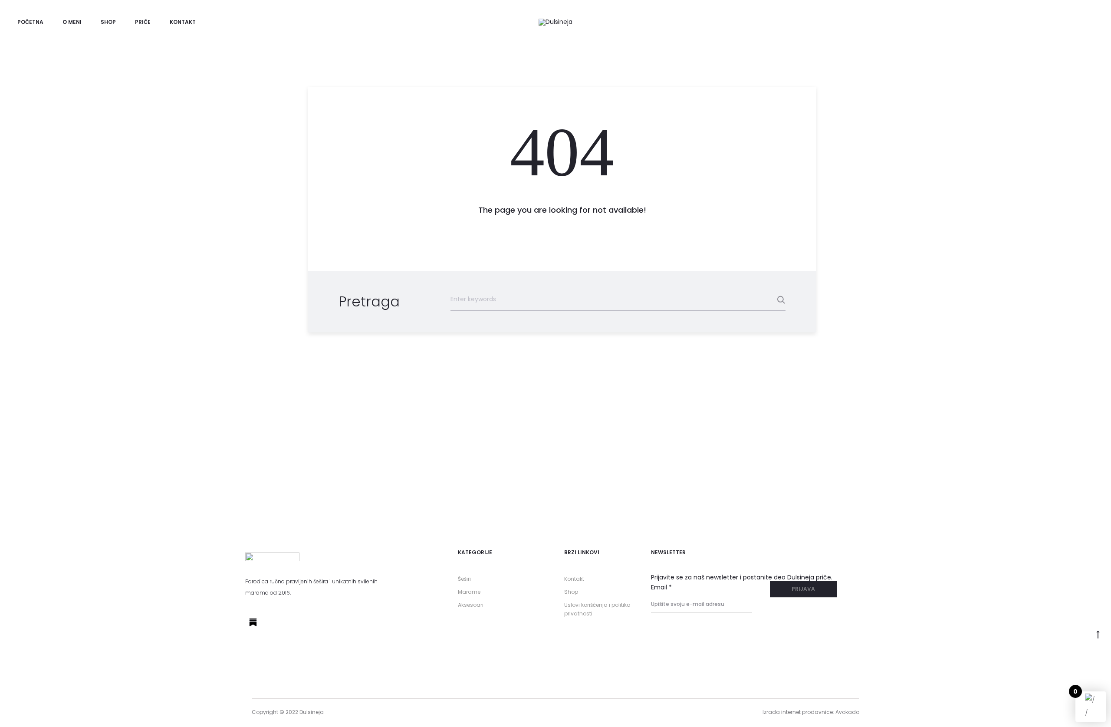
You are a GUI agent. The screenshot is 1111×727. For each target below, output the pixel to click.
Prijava (803, 588)
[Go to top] (1098, 633)
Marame (469, 591)
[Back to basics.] (1018, 440)
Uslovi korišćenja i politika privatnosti (597, 609)
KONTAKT (183, 22)
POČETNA (30, 22)
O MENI (72, 22)
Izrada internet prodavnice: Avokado (811, 712)
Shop (571, 591)
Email (661, 587)
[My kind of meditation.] (92, 440)
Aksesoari (470, 605)
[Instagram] (273, 622)
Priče (143, 22)
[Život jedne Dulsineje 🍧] (278, 440)
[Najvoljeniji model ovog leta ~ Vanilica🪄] (833, 440)
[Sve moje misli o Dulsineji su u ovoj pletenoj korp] (463, 466)
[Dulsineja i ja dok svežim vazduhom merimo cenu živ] (648, 460)
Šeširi (464, 578)
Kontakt (574, 578)
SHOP (108, 22)
